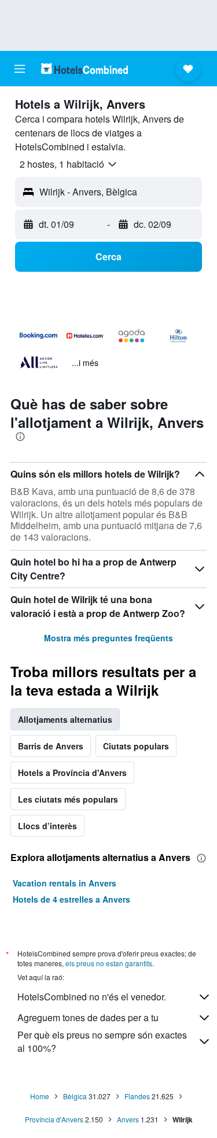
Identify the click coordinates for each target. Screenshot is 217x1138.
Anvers (128, 1119)
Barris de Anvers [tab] (50, 746)
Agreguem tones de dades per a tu (88, 1017)
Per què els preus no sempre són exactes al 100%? (102, 1041)
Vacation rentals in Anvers (64, 883)
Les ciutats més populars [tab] (68, 799)
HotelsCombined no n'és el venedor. (91, 996)
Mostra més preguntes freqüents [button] (108, 638)
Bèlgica (75, 1096)
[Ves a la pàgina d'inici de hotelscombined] (84, 68)
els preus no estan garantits (108, 963)
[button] (19, 69)
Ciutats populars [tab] (136, 746)
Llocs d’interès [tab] (47, 826)
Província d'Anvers (54, 1119)
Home (39, 1096)
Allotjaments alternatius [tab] (65, 719)
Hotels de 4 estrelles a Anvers (71, 899)
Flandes (137, 1096)
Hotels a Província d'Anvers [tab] (72, 772)
